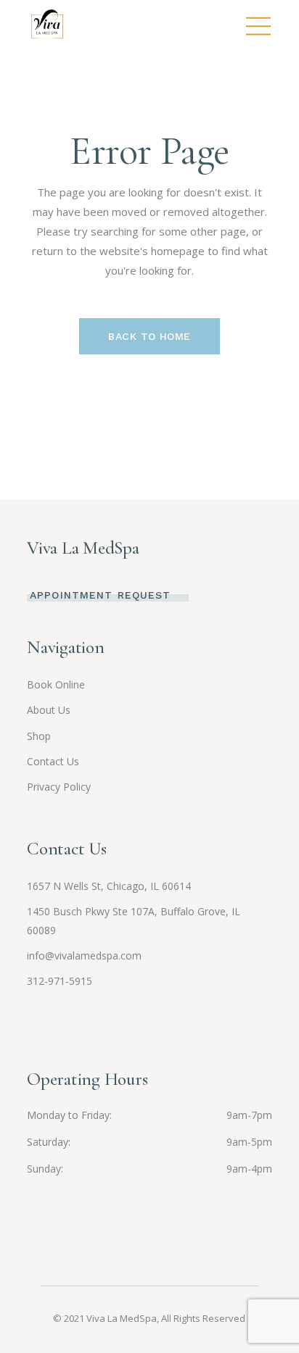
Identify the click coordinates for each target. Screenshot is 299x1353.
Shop (39, 736)
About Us (48, 710)
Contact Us (53, 761)
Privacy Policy (59, 787)
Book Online (56, 684)
